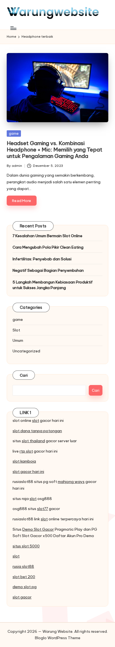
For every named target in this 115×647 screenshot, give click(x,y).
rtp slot (26, 451)
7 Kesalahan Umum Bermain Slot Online (47, 235)
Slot (16, 330)
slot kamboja (24, 461)
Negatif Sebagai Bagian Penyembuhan (48, 270)
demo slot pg (25, 586)
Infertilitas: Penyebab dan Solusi (42, 258)
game (14, 133)
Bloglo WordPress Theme (57, 637)
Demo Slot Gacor (38, 529)
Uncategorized (26, 350)
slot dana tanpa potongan (37, 430)
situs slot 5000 (26, 546)
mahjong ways (71, 481)
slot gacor (22, 597)
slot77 (42, 508)
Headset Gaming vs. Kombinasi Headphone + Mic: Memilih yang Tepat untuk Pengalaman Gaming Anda (54, 149)
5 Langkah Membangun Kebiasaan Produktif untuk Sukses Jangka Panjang (53, 285)
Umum (18, 340)
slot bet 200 (24, 576)
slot (35, 420)
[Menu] (13, 28)
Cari (24, 375)
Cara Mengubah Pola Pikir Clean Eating (48, 247)
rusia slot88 (23, 566)
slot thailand (33, 440)
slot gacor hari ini (28, 471)
